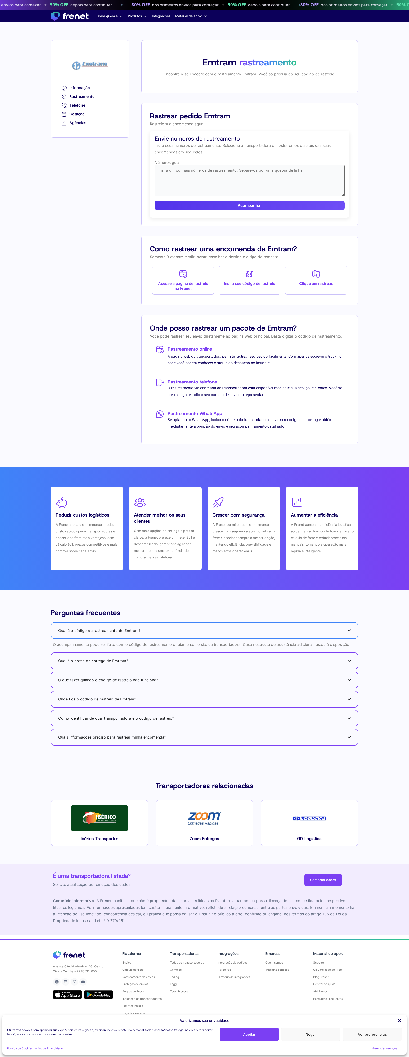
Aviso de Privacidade (49, 1048)
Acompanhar (250, 205)
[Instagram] (74, 982)
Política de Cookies (20, 1048)
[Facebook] (57, 982)
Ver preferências (372, 1034)
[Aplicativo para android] (98, 994)
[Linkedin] (65, 982)
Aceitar (249, 1034)
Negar (311, 1034)
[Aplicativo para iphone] (67, 994)
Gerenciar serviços (384, 1048)
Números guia (167, 162)
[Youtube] (83, 982)
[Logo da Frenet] (70, 16)
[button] (399, 1020)
